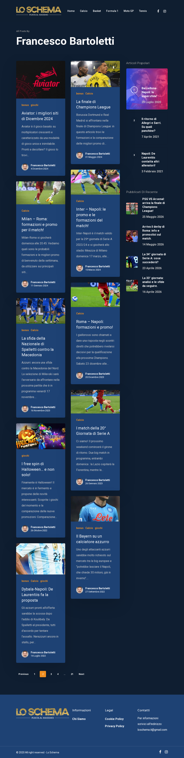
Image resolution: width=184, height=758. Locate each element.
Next (81, 674)
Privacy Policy (114, 726)
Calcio (84, 11)
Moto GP (129, 11)
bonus (25, 105)
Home (71, 11)
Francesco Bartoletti (43, 165)
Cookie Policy (114, 719)
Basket (97, 11)
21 (72, 674)
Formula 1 (112, 11)
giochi (34, 105)
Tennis (143, 11)
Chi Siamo (79, 719)
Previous (24, 674)
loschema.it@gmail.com (152, 729)
